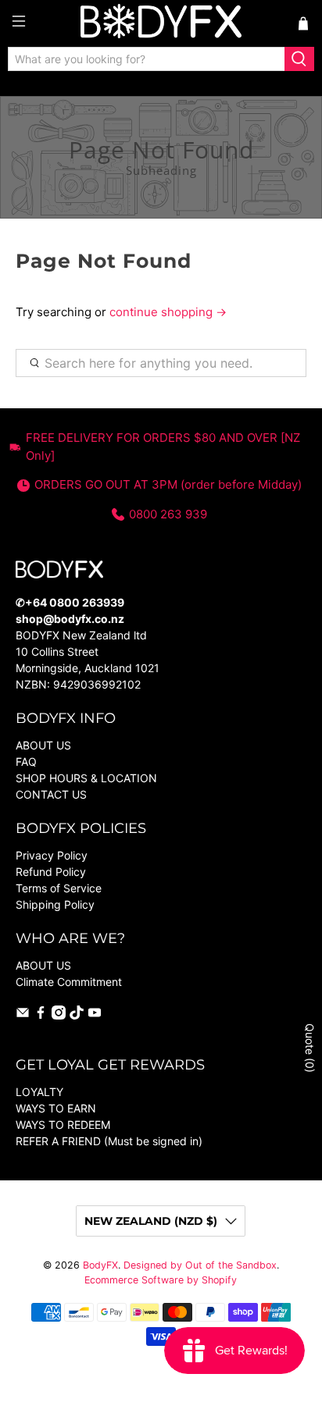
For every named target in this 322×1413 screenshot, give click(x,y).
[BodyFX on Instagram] (59, 1015)
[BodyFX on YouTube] (95, 1015)
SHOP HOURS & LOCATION (86, 778)
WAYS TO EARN (56, 1108)
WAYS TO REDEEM (63, 1124)
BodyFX (100, 1265)
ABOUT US (43, 745)
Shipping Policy (55, 904)
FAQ (26, 761)
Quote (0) (310, 1048)
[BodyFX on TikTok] (77, 1015)
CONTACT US (51, 794)
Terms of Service (59, 888)
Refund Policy (51, 871)
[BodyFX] (161, 23)
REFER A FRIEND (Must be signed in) (109, 1141)
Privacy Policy (52, 855)
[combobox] (146, 59)
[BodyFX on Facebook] (41, 1015)
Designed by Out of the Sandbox (200, 1265)
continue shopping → (168, 311)
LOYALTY (39, 1091)
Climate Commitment (69, 981)
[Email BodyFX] (23, 1015)
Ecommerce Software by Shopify (160, 1280)
